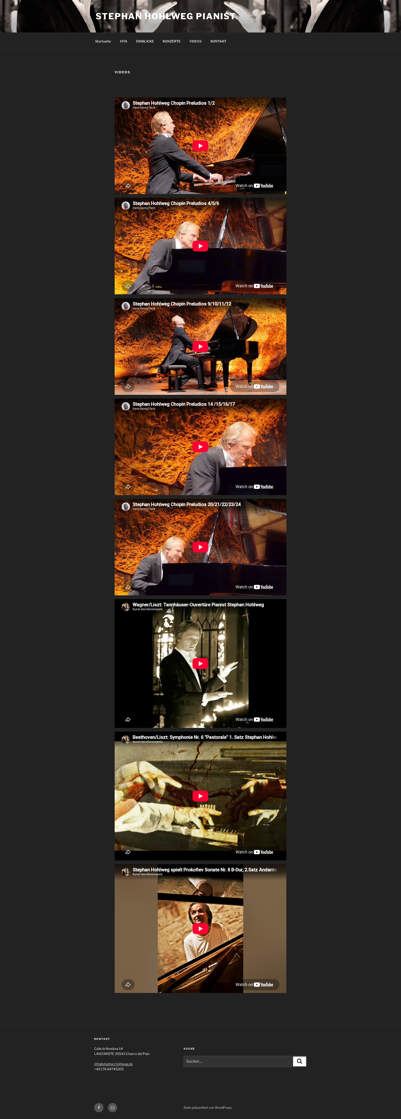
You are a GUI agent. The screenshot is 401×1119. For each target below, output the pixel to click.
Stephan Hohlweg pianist (166, 16)
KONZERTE (172, 41)
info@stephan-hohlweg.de (113, 1064)
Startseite (103, 41)
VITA (123, 41)
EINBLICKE (145, 41)
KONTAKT (218, 41)
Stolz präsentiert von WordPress (208, 1107)
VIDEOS (195, 41)
